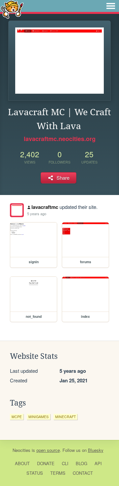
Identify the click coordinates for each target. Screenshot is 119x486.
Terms (57, 473)
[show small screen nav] (110, 6)
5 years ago (36, 213)
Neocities (21, 450)
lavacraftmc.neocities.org (60, 138)
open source (48, 450)
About (22, 463)
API (98, 463)
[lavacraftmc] (16, 210)
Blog (81, 463)
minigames (38, 416)
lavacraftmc (44, 207)
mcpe (17, 416)
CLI (65, 463)
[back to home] (12, 9)
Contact (83, 473)
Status (34, 473)
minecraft (65, 416)
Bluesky (95, 450)
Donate (46, 463)
